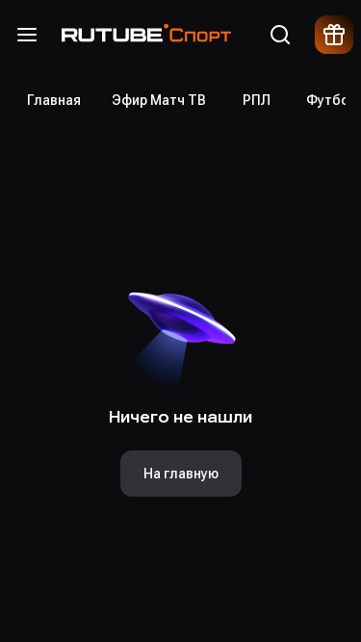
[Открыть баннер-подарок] (334, 34)
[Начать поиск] (280, 35)
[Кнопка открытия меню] (27, 34)
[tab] (53, 100)
